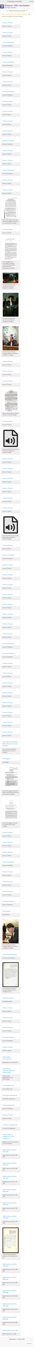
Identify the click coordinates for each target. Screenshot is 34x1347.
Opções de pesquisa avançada (17, 11)
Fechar (31, 1)
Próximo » (30, 1343)
